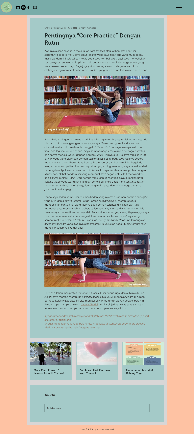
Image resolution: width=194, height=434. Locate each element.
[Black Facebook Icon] (28, 7)
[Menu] (179, 7)
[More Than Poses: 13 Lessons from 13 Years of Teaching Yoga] (50, 353)
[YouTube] (23, 7)
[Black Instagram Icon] (17, 7)
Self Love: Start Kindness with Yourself (95, 372)
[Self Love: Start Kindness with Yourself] (97, 353)
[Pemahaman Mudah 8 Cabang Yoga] (143, 353)
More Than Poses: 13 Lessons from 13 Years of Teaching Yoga (49, 372)
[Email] (35, 7)
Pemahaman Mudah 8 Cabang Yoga (139, 372)
